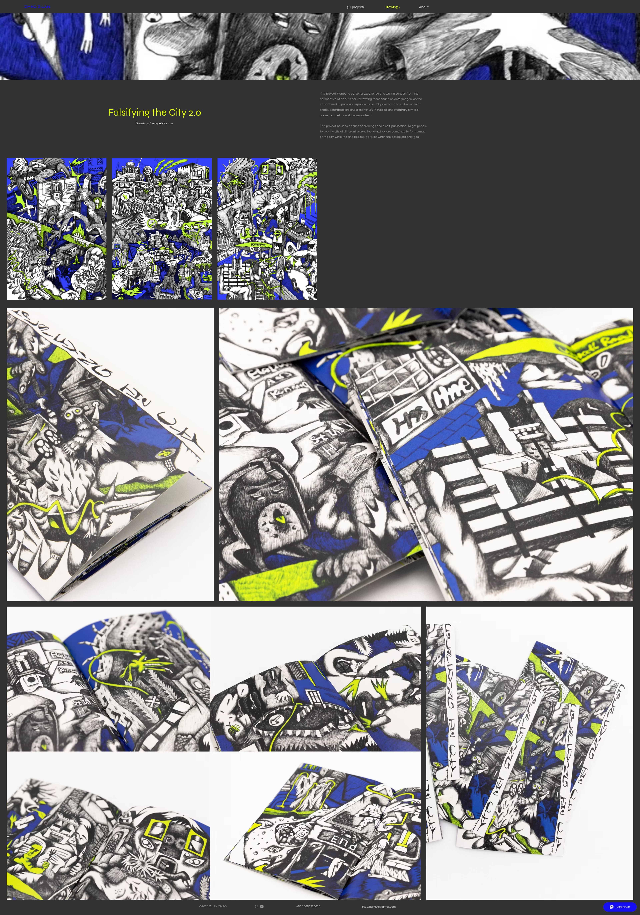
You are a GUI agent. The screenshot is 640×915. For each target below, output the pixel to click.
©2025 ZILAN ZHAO (213, 906)
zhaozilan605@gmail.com (379, 906)
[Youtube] (262, 906)
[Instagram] (257, 906)
